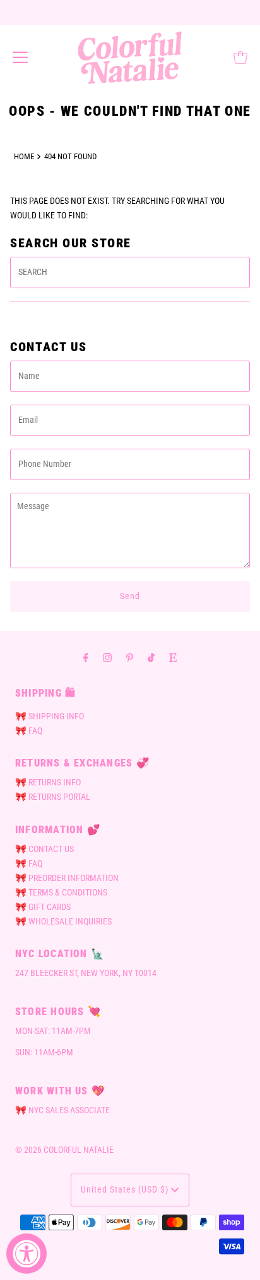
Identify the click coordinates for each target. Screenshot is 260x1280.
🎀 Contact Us (44, 849)
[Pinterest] (129, 657)
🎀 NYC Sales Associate (62, 1110)
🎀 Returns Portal (52, 797)
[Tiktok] (151, 657)
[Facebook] (85, 657)
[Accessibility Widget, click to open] (26, 1253)
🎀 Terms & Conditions (61, 892)
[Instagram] (107, 657)
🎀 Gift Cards (43, 907)
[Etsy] (173, 657)
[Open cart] (240, 57)
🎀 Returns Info (48, 782)
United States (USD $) (126, 1189)
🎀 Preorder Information (67, 878)
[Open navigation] (20, 57)
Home (24, 156)
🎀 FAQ (28, 731)
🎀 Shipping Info (49, 716)
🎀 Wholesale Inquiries (63, 921)
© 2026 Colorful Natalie (64, 1150)
